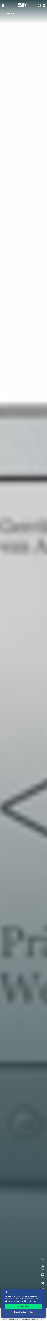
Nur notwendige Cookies (23, 1312)
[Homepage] (23, 5)
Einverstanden (23, 1306)
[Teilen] (42, 1283)
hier (35, 1301)
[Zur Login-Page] (44, 5)
